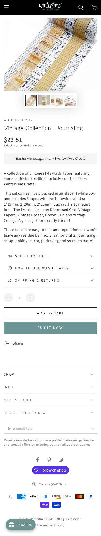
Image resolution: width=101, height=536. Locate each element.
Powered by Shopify (50, 525)
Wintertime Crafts (18, 120)
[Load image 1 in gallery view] (31, 100)
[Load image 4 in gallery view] (69, 100)
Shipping (9, 145)
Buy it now (50, 328)
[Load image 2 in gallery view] (44, 100)
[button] (81, 7)
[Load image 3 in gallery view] (56, 100)
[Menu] (6, 7)
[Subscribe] (94, 428)
